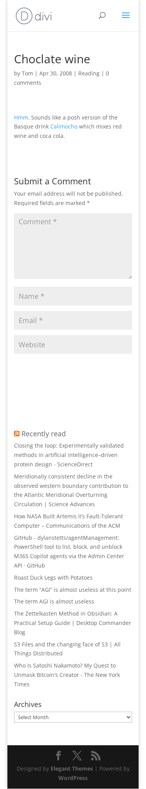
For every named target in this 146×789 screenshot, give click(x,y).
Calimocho (63, 126)
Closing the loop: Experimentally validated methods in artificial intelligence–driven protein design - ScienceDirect (69, 455)
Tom (27, 73)
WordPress (73, 778)
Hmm (21, 117)
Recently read (43, 433)
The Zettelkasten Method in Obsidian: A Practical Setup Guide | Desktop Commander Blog (72, 623)
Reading (89, 73)
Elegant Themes (72, 768)
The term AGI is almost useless (54, 601)
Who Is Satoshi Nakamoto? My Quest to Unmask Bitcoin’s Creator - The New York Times (67, 675)
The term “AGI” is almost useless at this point (72, 589)
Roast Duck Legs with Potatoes (53, 577)
